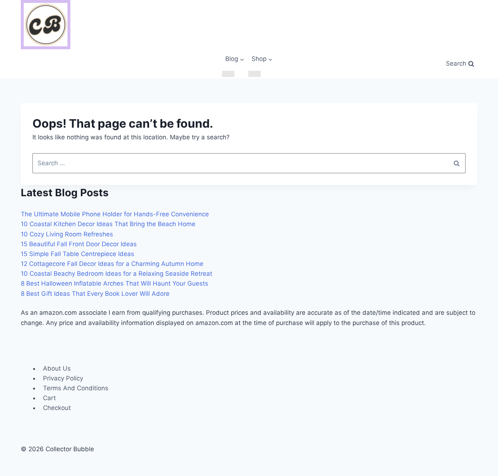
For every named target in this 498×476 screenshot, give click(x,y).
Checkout (57, 407)
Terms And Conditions (75, 388)
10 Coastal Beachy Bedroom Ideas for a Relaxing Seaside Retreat (116, 273)
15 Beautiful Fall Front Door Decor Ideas (79, 244)
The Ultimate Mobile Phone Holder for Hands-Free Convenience (115, 214)
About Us (57, 368)
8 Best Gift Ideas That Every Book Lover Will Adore (95, 293)
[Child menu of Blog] (228, 73)
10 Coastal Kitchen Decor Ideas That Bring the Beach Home (108, 224)
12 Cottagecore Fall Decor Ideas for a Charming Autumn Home (112, 263)
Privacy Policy (63, 378)
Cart (49, 398)
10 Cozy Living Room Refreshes (67, 234)
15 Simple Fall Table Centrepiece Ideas (77, 254)
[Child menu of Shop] (254, 73)
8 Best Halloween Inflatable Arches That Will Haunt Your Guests (114, 283)
